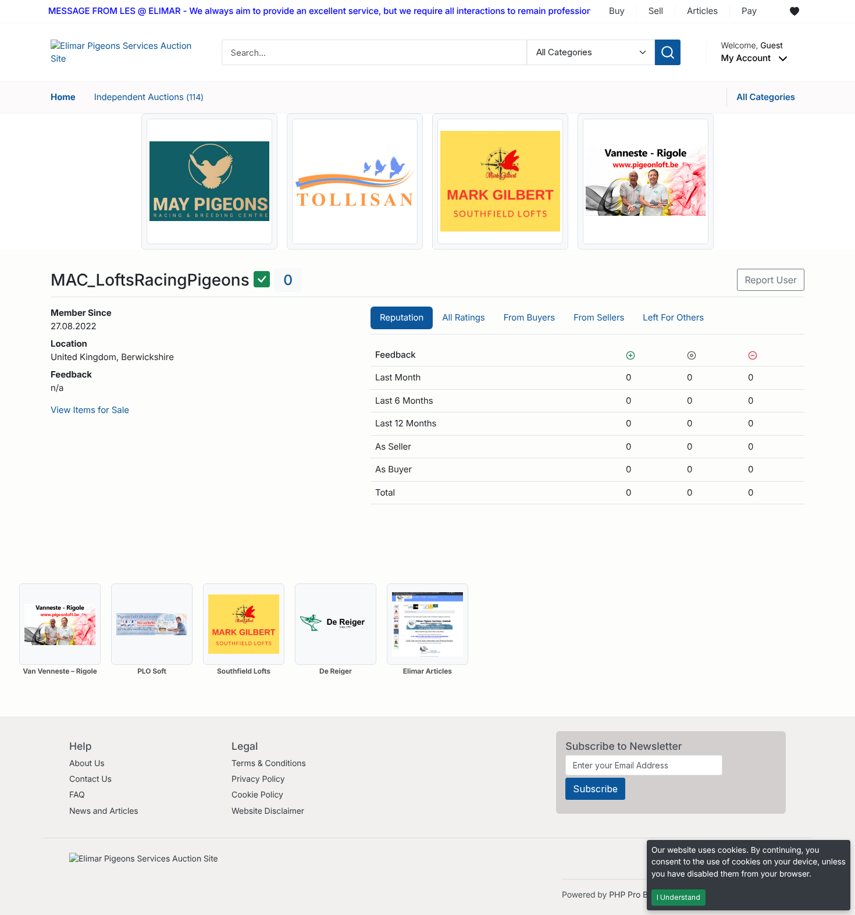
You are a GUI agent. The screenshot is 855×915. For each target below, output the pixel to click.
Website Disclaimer (267, 811)
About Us (87, 763)
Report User (770, 280)
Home (63, 96)
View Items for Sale (90, 409)
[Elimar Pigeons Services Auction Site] (123, 51)
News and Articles (103, 811)
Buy (617, 10)
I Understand (678, 897)
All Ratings (463, 317)
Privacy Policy (257, 779)
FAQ (77, 795)
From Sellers (598, 317)
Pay (749, 10)
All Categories (765, 96)
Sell (656, 10)
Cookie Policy (257, 795)
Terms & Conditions (268, 763)
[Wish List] (794, 11)
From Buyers (529, 317)
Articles (702, 10)
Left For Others (673, 317)
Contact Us (90, 779)
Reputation (401, 317)
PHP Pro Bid (632, 895)
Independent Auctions (149, 96)
